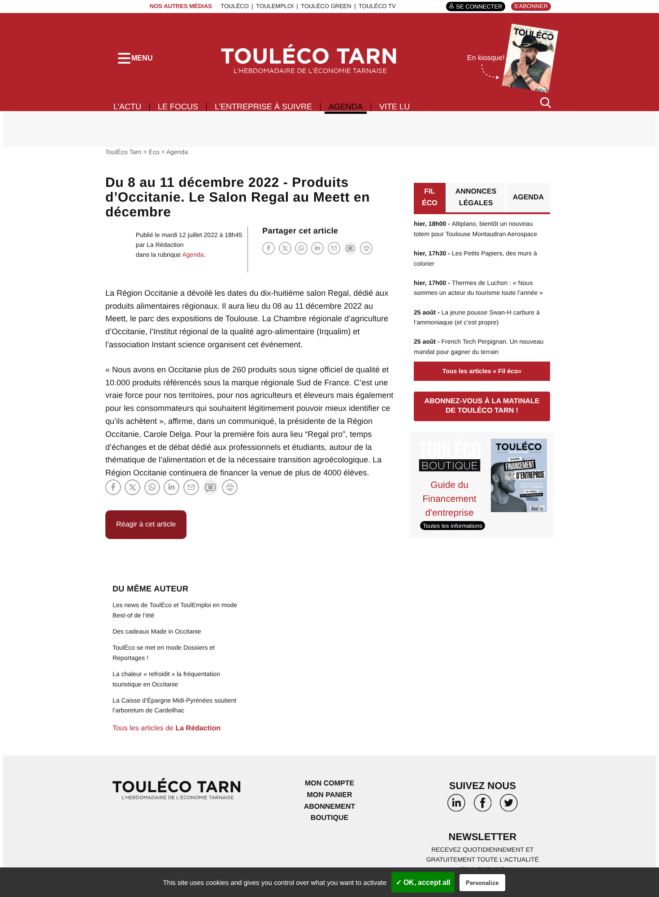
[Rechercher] (546, 102)
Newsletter (483, 836)
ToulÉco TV (377, 6)
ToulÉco (235, 6)
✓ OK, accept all (423, 882)
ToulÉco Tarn (123, 151)
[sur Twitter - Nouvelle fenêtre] (509, 806)
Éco (154, 151)
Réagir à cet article (146, 524)
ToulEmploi (275, 6)
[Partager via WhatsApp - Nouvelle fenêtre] (301, 248)
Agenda (346, 106)
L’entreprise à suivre (263, 106)
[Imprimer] (366, 248)
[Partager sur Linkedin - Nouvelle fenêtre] (317, 248)
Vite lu (394, 106)
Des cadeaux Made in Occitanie (157, 631)
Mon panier (329, 795)
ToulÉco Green (326, 6)
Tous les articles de (167, 728)
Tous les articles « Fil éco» (481, 371)
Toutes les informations (452, 525)
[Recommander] (334, 248)
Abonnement (330, 807)
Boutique (329, 818)
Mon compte (329, 783)
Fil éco (430, 197)
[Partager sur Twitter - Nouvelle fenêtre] (285, 248)
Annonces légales (476, 197)
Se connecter (479, 6)
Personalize (482, 883)
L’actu (127, 106)
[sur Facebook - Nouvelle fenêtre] (482, 806)
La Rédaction (165, 244)
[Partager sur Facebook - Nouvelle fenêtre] (268, 248)
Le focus (178, 106)
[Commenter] (350, 248)
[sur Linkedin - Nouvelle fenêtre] (456, 806)
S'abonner (531, 6)
